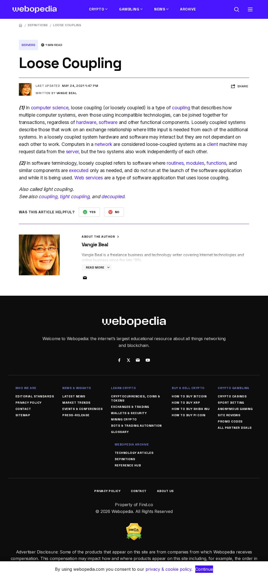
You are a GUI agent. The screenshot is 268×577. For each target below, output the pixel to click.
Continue (204, 569)
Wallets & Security (129, 413)
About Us (165, 491)
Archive (188, 9)
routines (175, 163)
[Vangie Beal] (25, 85)
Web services (88, 177)
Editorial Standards (34, 396)
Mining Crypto (124, 419)
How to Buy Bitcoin (189, 396)
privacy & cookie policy (168, 569)
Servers (28, 45)
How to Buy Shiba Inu (190, 409)
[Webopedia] (35, 9)
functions (216, 163)
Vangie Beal (67, 93)
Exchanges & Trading (130, 407)
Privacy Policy (28, 403)
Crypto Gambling (233, 388)
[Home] (21, 25)
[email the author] (85, 278)
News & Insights (76, 388)
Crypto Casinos (232, 396)
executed (78, 170)
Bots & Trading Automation (136, 426)
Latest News (73, 396)
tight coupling (74, 196)
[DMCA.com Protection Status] (134, 526)
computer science (50, 107)
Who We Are (25, 388)
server (72, 151)
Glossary (120, 432)
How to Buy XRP (186, 403)
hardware (86, 122)
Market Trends (76, 403)
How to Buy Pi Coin (188, 415)
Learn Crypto (123, 388)
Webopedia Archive (132, 444)
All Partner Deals (235, 428)
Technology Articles (134, 453)
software (108, 122)
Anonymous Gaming (235, 409)
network (103, 144)
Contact (23, 409)
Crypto (96, 9)
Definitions (38, 25)
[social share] (119, 361)
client (212, 144)
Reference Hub (128, 465)
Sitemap (22, 415)
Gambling (129, 9)
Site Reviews (229, 415)
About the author (99, 237)
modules (195, 163)
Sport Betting (231, 403)
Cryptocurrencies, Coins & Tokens (135, 398)
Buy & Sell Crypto (188, 388)
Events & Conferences (82, 409)
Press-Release (76, 415)
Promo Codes (230, 421)
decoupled (112, 196)
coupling (181, 107)
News (159, 9)
